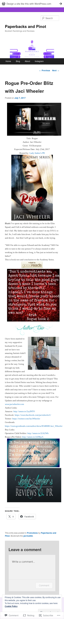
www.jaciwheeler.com (14, 404)
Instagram (39, 61)
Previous (44, 70)
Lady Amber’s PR (37, 153)
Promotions (32, 532)
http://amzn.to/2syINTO (24, 411)
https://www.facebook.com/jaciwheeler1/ (33, 415)
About (27, 61)
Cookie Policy (11, 606)
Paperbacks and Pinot (25, 26)
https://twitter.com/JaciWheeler (26, 418)
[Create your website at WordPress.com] (32, 3)
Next (55, 70)
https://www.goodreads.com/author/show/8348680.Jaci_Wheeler (33, 426)
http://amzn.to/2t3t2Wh (38, 433)
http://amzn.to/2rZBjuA (32, 437)
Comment (44, 585)
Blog (18, 61)
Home (8, 61)
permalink (28, 535)
